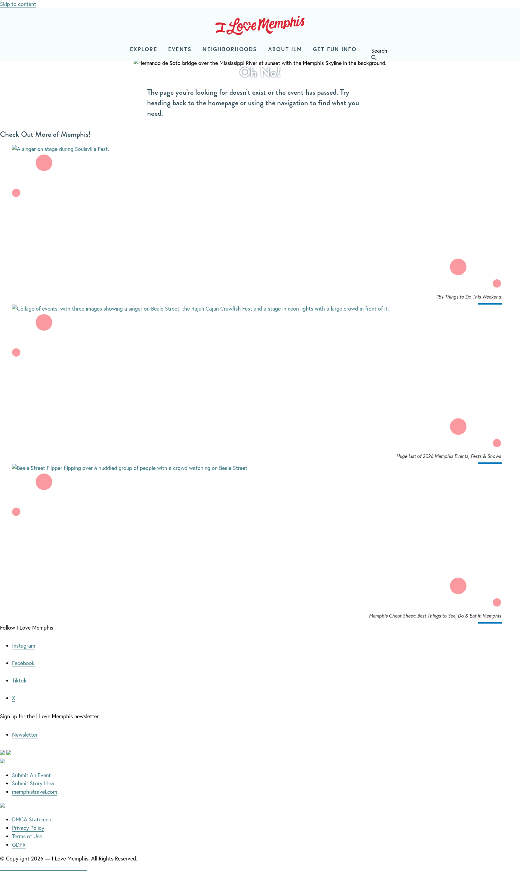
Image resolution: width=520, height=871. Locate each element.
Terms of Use (27, 836)
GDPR (19, 844)
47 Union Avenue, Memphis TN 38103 (43, 866)
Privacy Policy (28, 827)
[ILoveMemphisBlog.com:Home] (260, 27)
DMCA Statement (32, 819)
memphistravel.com (34, 791)
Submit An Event (31, 775)
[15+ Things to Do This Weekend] (260, 149)
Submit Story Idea (33, 783)
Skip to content (18, 4)
